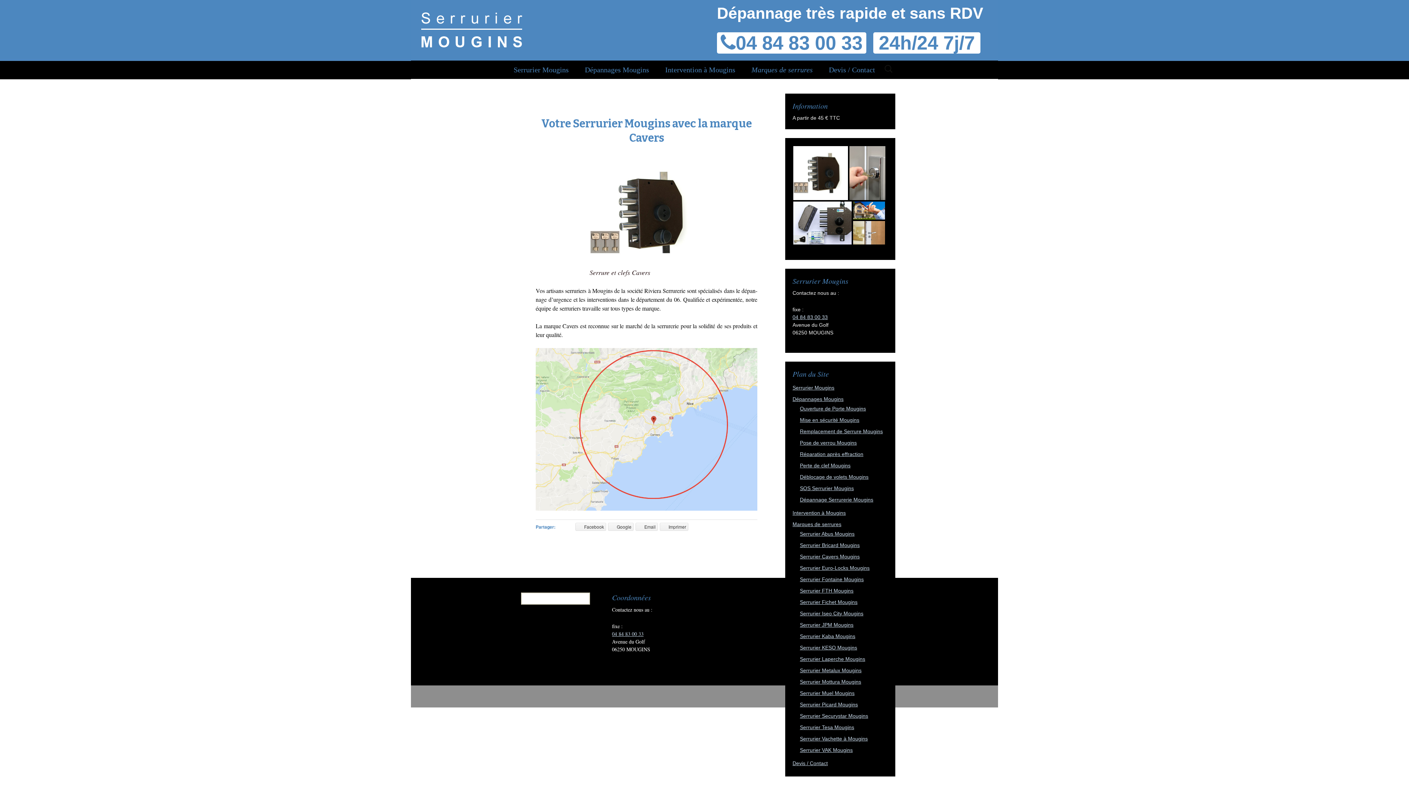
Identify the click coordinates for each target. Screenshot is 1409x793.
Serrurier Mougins (541, 70)
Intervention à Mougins (700, 70)
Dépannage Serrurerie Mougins (836, 500)
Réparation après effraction (831, 454)
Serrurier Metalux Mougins (831, 670)
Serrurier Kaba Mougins (827, 636)
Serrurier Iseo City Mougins (831, 613)
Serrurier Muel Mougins (827, 693)
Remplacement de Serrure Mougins (841, 431)
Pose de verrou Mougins (828, 443)
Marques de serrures (782, 70)
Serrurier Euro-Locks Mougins (835, 568)
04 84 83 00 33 (810, 317)
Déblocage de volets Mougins (834, 477)
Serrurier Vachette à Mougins (834, 739)
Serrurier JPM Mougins (826, 625)
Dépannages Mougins (617, 70)
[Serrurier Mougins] (471, 29)
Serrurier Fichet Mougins (829, 602)
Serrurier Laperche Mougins (832, 659)
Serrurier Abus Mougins (827, 534)
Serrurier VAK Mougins (826, 750)
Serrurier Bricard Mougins (830, 545)
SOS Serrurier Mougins (827, 488)
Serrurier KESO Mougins (828, 648)
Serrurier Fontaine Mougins (832, 579)
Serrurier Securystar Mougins (834, 716)
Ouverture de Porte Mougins (833, 409)
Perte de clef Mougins (825, 465)
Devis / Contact (852, 70)
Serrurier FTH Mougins (826, 591)
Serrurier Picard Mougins (829, 704)
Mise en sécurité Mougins (829, 420)
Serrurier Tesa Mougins (827, 727)
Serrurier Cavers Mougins (830, 557)
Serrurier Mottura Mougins (830, 682)
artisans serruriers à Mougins (579, 290)
